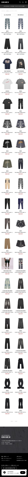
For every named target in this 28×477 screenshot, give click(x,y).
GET (23, 472)
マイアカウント (19, 458)
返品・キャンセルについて (6, 458)
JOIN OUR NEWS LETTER (10, 468)
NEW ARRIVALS (21, 14)
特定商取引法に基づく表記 (22, 460)
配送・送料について (5, 456)
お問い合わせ (19, 456)
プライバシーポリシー (5, 460)
